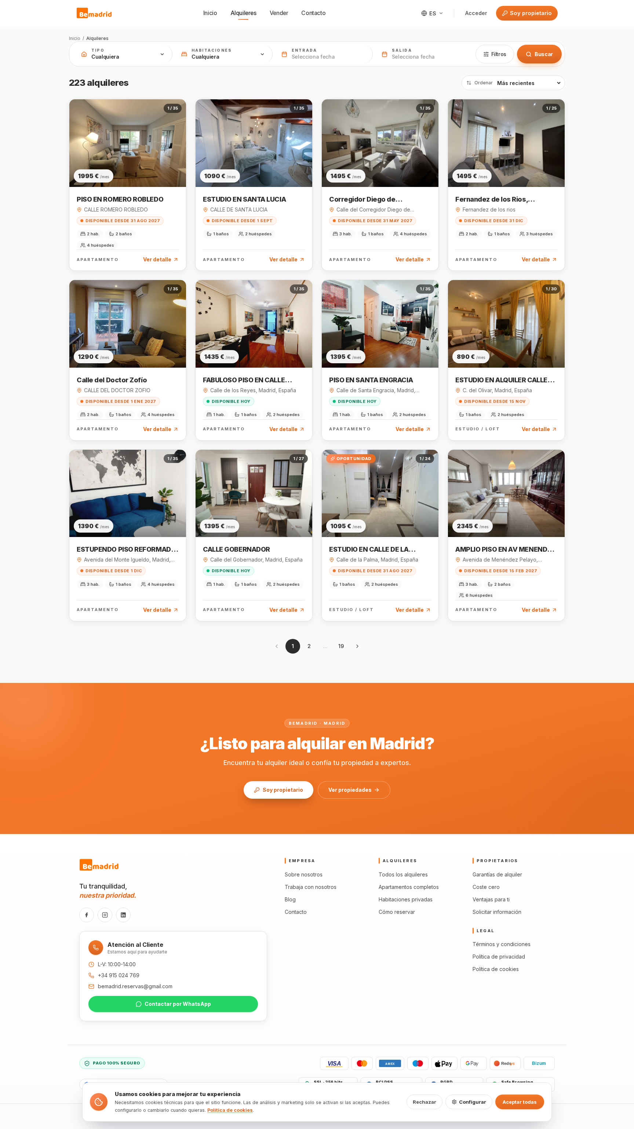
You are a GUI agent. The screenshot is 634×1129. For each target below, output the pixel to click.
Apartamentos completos (409, 887)
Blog (290, 899)
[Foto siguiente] (178, 143)
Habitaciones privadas (406, 899)
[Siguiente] (357, 646)
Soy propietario (531, 13)
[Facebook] (86, 915)
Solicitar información (497, 912)
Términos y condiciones (502, 944)
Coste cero (486, 887)
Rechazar (424, 1102)
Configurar (472, 1102)
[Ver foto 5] (133, 168)
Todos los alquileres (403, 874)
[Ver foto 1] (112, 168)
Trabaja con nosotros (310, 887)
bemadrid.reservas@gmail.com (135, 986)
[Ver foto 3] (124, 168)
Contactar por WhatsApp (178, 1004)
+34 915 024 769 (118, 975)
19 (341, 646)
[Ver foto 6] (137, 168)
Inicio (210, 13)
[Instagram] (105, 915)
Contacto (313, 13)
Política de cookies (496, 969)
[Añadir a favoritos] (175, 111)
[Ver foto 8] (146, 168)
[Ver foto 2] (120, 168)
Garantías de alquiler (497, 874)
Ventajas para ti (491, 899)
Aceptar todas (520, 1102)
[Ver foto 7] (142, 168)
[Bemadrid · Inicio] (94, 13)
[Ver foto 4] (129, 168)
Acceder (476, 13)
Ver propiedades (350, 790)
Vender (279, 13)
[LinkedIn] (123, 915)
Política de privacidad (499, 956)
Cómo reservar (397, 912)
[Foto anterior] (77, 143)
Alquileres (243, 13)
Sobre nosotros (304, 874)
